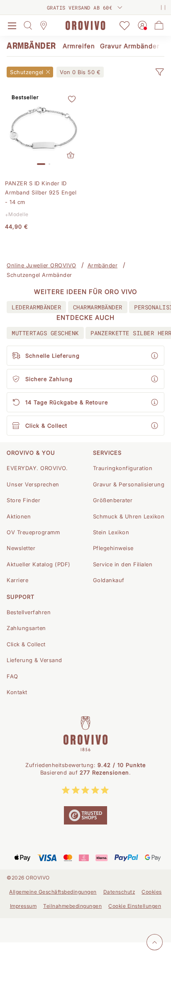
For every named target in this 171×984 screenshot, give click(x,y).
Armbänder (103, 265)
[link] (80, 72)
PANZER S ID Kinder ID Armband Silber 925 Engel (40, 192)
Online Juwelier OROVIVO (41, 265)
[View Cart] (159, 25)
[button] (159, 72)
